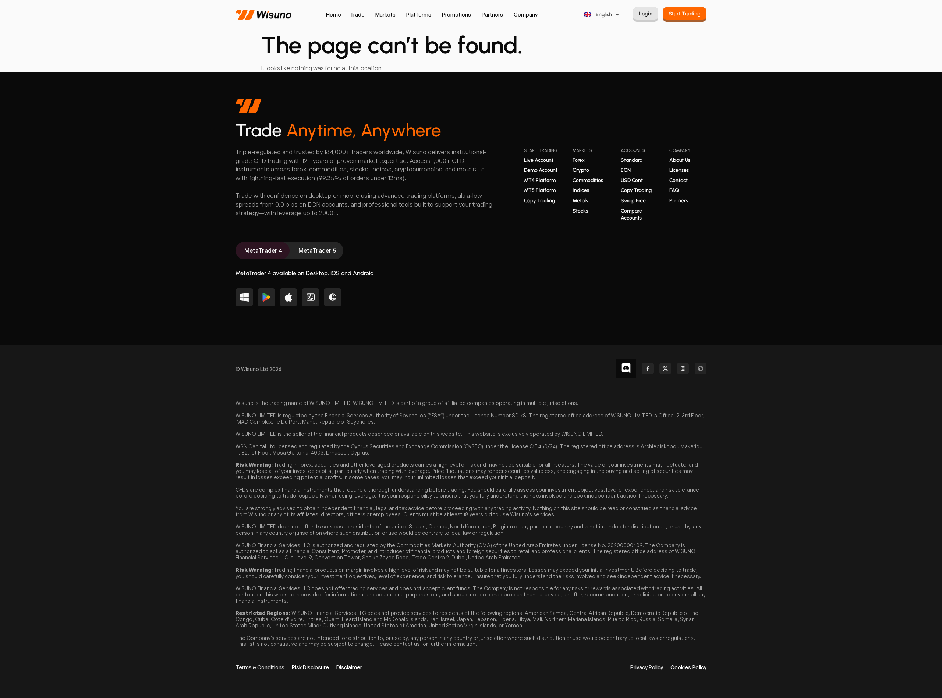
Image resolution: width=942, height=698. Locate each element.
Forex (579, 160)
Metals (580, 200)
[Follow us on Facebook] (648, 368)
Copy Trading (539, 200)
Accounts (633, 150)
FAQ (674, 190)
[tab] (263, 250)
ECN (626, 170)
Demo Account (540, 170)
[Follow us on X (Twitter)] (665, 368)
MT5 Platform (540, 190)
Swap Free (633, 200)
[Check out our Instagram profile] (683, 368)
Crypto (581, 170)
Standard (632, 160)
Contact (678, 180)
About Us (679, 160)
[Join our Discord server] (626, 368)
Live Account (538, 160)
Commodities (588, 180)
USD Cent (632, 180)
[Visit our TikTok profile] (700, 368)
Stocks (580, 211)
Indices (581, 190)
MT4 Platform (540, 180)
